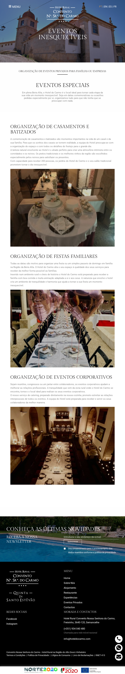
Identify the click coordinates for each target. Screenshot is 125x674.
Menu (15, 7)
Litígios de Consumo (60, 655)
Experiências (70, 597)
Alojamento (70, 587)
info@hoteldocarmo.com (77, 638)
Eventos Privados (73, 602)
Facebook (11, 618)
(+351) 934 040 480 (80, 630)
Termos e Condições (15, 655)
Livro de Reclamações (83, 655)
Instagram (11, 623)
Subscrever (73, 541)
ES (110, 6)
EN (105, 6)
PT (100, 6)
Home (67, 578)
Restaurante (70, 592)
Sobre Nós (69, 583)
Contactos (69, 607)
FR (115, 6)
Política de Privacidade (38, 655)
